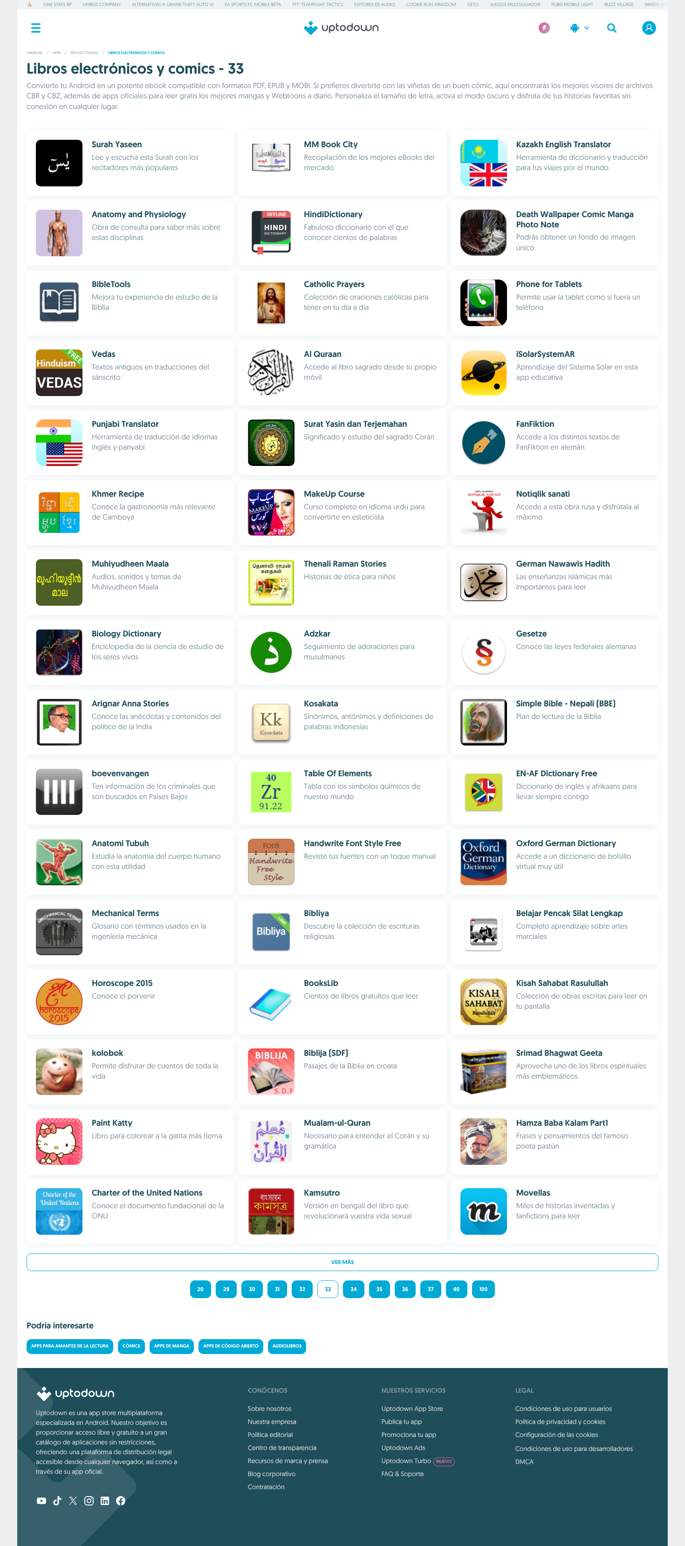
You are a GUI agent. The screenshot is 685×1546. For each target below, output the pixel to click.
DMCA (524, 1461)
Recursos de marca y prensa (288, 1461)
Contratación (266, 1487)
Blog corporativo (272, 1474)
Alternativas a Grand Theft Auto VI (172, 4)
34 (353, 1289)
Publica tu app (402, 1421)
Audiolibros (287, 1346)
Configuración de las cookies (556, 1434)
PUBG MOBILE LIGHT (572, 4)
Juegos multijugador (515, 4)
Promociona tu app (409, 1434)
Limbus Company (102, 4)
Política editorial (270, 1434)
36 (405, 1289)
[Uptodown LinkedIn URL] (104, 1501)
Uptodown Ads (403, 1447)
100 (484, 1289)
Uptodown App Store (412, 1408)
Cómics (131, 1346)
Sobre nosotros (269, 1408)
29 (226, 1289)
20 (201, 1289)
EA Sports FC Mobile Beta (253, 4)
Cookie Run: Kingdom (431, 4)
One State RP (57, 4)
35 (380, 1289)
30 (252, 1289)
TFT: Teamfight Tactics (317, 4)
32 (302, 1289)
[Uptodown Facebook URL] (120, 1501)
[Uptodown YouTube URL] (41, 1501)
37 (431, 1289)
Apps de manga (172, 1346)
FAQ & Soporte (403, 1474)
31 (277, 1289)
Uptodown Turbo (417, 1461)
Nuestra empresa (272, 1421)
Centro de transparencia (282, 1447)
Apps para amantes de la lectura (70, 1346)
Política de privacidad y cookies (560, 1421)
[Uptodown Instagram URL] (89, 1501)
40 (456, 1289)
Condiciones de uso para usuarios (563, 1408)
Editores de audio (375, 4)
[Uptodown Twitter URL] (73, 1501)
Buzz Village (619, 4)
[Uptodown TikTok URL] (57, 1501)
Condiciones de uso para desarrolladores (574, 1448)
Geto (473, 4)
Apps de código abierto (231, 1346)
